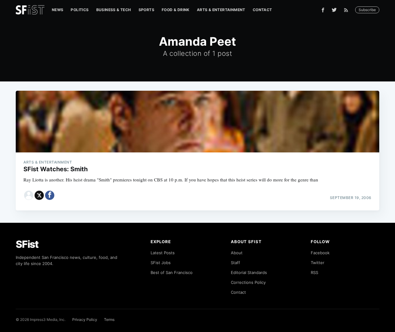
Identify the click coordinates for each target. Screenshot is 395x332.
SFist (27, 244)
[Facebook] (323, 10)
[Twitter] (334, 10)
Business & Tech (113, 9)
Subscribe (367, 9)
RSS (314, 272)
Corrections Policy (248, 282)
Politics (80, 9)
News (58, 9)
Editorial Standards (249, 272)
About (237, 252)
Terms (109, 319)
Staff (235, 262)
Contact (262, 9)
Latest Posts (163, 252)
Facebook (320, 252)
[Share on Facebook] (49, 195)
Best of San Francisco (172, 272)
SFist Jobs (161, 262)
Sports (146, 9)
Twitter (317, 262)
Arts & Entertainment (221, 9)
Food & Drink (175, 9)
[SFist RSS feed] (347, 10)
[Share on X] (39, 195)
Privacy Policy (84, 319)
